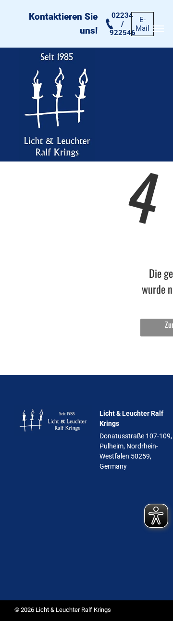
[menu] (158, 28)
